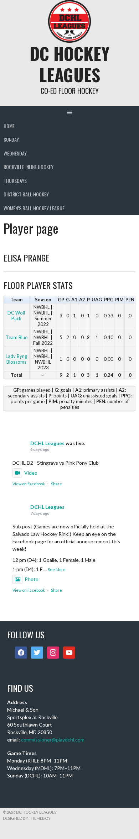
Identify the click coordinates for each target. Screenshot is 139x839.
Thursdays (15, 180)
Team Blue (16, 337)
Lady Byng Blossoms (16, 359)
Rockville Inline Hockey (28, 166)
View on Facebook (28, 483)
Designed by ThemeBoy (27, 818)
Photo (31, 579)
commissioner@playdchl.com (52, 740)
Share (56, 483)
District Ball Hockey (26, 194)
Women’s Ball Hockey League (34, 208)
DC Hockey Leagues (69, 64)
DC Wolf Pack (16, 315)
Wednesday (15, 153)
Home (9, 126)
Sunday (11, 139)
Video (30, 473)
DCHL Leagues (47, 443)
